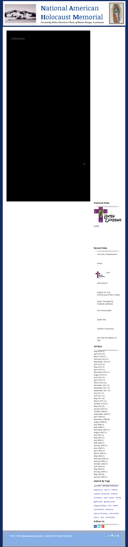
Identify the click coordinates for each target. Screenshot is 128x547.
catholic (114, 490)
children (114, 494)
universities (110, 517)
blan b (107, 490)
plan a (96, 517)
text (102, 517)
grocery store (109, 501)
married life (99, 509)
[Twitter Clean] (112, 535)
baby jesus (98, 490)
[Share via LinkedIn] (25, 156)
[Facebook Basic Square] (95, 526)
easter (111, 497)
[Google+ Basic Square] (102, 526)
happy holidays (100, 505)
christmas (98, 497)
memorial (109, 509)
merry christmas (101, 513)
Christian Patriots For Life (32, 536)
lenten (115, 505)
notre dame (114, 513)
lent (109, 505)
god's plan (98, 501)
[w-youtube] (118, 535)
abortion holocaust (110, 486)
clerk (106, 497)
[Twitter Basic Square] (99, 526)
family (118, 497)
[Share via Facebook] (12, 156)
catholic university (101, 494)
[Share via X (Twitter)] (18, 156)
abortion (97, 486)
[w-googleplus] (115, 536)
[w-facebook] (109, 536)
